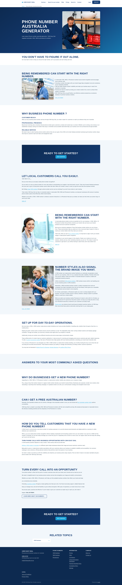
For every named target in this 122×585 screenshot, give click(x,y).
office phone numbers (70, 281)
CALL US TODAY (59, 97)
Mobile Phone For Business (42, 347)
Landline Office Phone (65, 347)
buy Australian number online (85, 402)
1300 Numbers (56, 553)
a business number (31, 483)
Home (23, 6)
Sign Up (96, 2)
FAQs (62, 2)
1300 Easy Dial (28, 2)
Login (89, 2)
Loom (99, 582)
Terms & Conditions (26, 574)
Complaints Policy (73, 565)
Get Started (61, 156)
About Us (73, 2)
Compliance (72, 557)
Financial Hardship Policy (75, 563)
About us (88, 553)
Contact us (88, 555)
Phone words (58, 304)
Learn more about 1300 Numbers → (34, 496)
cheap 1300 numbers (32, 189)
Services (43, 2)
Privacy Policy (25, 576)
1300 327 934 (25, 556)
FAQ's (70, 555)
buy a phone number (74, 233)
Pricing (67, 2)
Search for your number (54, 2)
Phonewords (56, 557)
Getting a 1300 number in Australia (30, 445)
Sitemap (71, 568)
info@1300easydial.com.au (28, 560)
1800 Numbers (56, 555)
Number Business (54, 347)
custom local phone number (33, 339)
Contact (79, 2)
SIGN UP (24, 201)
